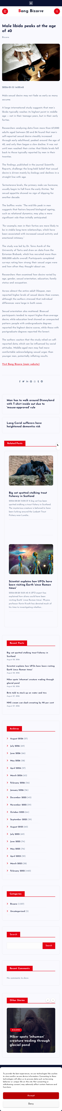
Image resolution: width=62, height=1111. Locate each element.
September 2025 (18, 819)
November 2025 (18, 805)
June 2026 (15, 753)
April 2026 (15, 768)
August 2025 (16, 827)
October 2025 (17, 812)
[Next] (53, 1000)
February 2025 (17, 871)
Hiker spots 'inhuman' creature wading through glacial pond (30, 1041)
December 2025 (18, 797)
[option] (31, 1030)
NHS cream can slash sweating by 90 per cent (30, 703)
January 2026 (17, 790)
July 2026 (15, 746)
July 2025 (15, 834)
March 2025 (16, 863)
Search (13, 934)
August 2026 (16, 739)
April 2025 (15, 856)
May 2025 (15, 849)
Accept (31, 1096)
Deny (31, 1104)
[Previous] (48, 1000)
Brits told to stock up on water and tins (26, 693)
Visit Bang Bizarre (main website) (21, 364)
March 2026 (16, 775)
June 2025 (15, 841)
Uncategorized (17, 911)
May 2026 (15, 761)
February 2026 (17, 783)
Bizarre (5, 37)
